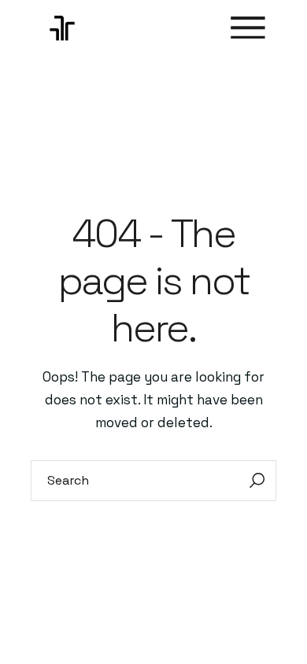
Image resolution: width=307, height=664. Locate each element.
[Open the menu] (248, 28)
